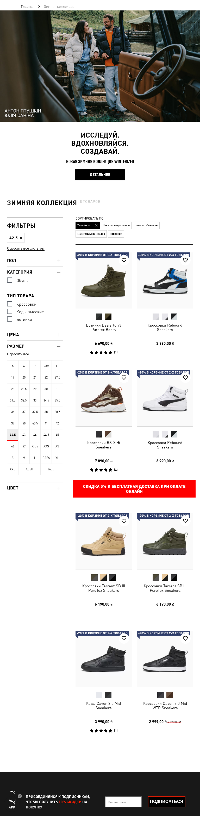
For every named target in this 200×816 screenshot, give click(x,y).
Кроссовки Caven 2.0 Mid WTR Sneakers (165, 705)
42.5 (13, 435)
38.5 (57, 412)
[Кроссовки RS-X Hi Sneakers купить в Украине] (104, 398)
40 (24, 423)
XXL (12, 469)
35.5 (57, 400)
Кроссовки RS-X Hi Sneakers (103, 444)
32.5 (24, 400)
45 (57, 435)
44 (34, 435)
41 (46, 423)
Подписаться (166, 801)
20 (24, 377)
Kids (35, 446)
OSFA (46, 458)
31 (57, 389)
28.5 (24, 389)
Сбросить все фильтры (26, 248)
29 (34, 389)
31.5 (12, 400)
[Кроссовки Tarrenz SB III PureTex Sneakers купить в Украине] (104, 541)
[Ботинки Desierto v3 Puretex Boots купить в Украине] (104, 280)
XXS (46, 446)
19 (12, 377)
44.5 (46, 435)
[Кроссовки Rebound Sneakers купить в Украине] (165, 280)
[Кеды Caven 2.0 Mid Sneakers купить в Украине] (104, 659)
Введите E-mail (117, 801)
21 (34, 377)
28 (12, 389)
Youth (51, 469)
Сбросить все (18, 354)
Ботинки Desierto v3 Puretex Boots (103, 327)
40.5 (35, 423)
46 (12, 446)
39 (12, 423)
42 (57, 423)
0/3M (46, 366)
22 (46, 377)
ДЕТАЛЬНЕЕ (100, 175)
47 (24, 446)
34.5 (46, 400)
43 (24, 435)
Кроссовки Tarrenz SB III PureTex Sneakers (103, 587)
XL (57, 458)
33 (34, 400)
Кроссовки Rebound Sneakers (165, 327)
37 (24, 412)
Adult (29, 469)
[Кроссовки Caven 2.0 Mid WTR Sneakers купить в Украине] (165, 659)
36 (12, 412)
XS (57, 446)
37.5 (35, 412)
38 (46, 412)
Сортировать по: (90, 218)
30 (46, 389)
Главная (27, 6)
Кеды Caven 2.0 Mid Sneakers (103, 705)
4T (57, 366)
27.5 (57, 377)
